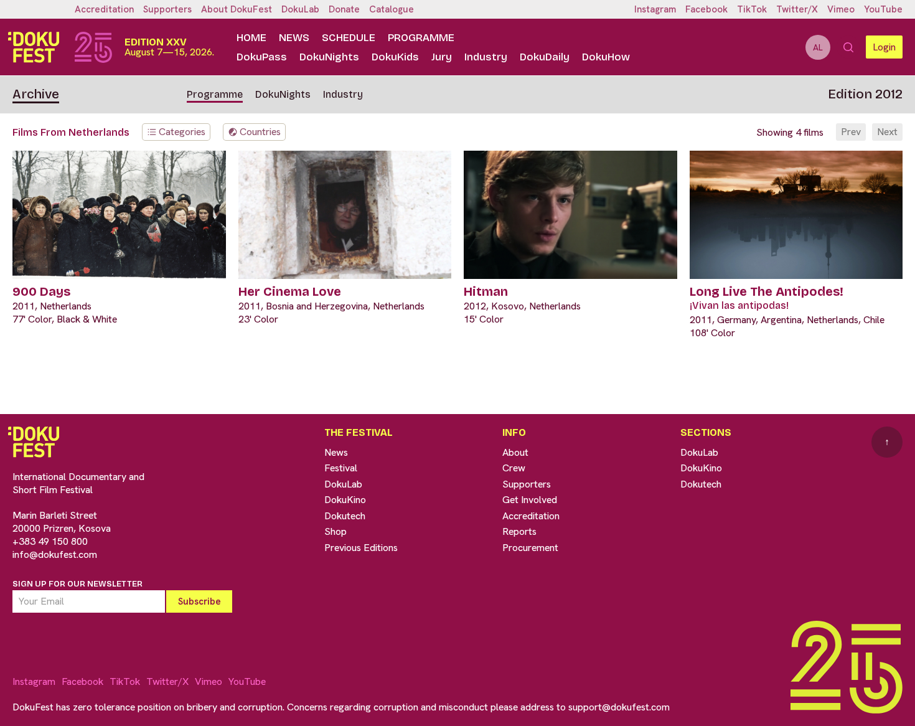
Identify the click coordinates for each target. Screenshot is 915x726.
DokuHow (606, 57)
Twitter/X (797, 9)
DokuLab (300, 9)
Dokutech (344, 515)
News (294, 37)
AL (818, 47)
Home (251, 37)
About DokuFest (236, 9)
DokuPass (262, 57)
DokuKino (345, 499)
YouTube (883, 9)
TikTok (752, 9)
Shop (335, 531)
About (515, 452)
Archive (35, 94)
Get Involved (529, 499)
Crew (513, 467)
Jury (441, 57)
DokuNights (329, 57)
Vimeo (841, 9)
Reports (519, 531)
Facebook (706, 9)
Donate (344, 9)
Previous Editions (361, 547)
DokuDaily (545, 57)
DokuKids (395, 57)
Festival (340, 467)
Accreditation (104, 9)
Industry (485, 57)
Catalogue (391, 9)
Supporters (167, 9)
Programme (421, 37)
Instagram (655, 9)
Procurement (530, 547)
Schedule (348, 37)
